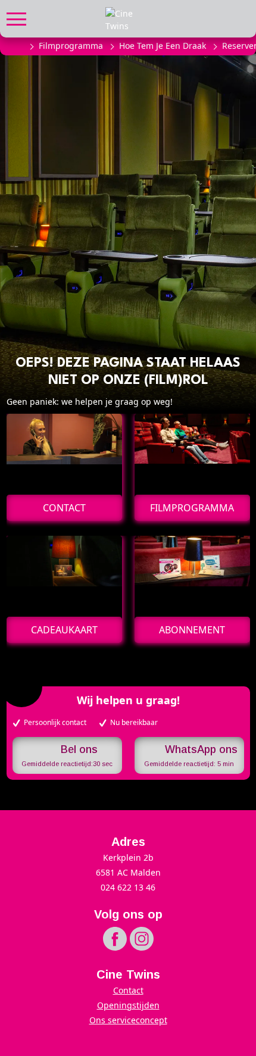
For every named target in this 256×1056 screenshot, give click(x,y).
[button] (16, 17)
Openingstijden (128, 1005)
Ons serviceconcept (128, 1020)
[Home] (17, 46)
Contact (128, 990)
